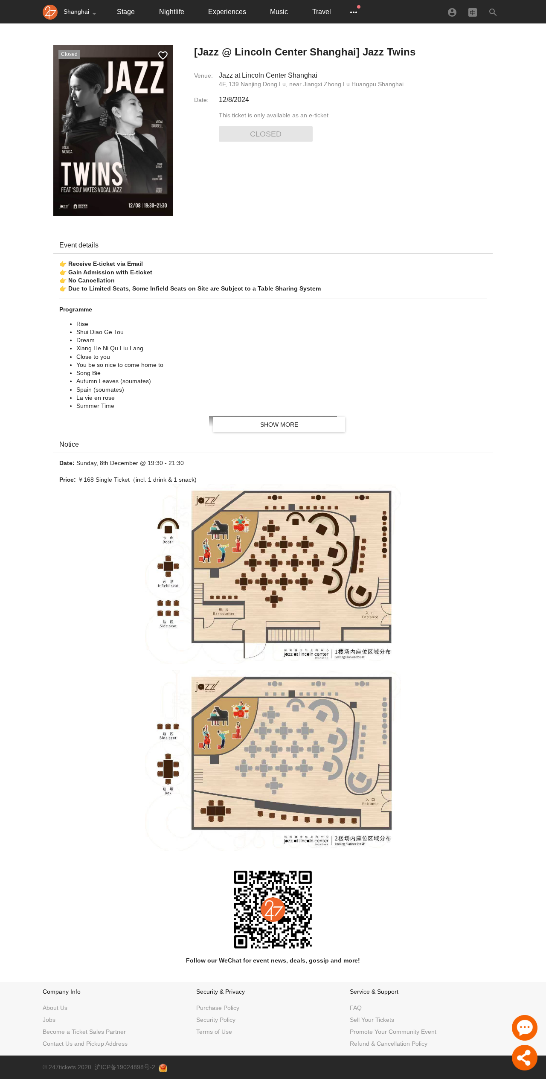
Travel (321, 11)
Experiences (227, 11)
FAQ (356, 1007)
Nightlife (171, 11)
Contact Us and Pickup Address (85, 1043)
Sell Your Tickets (372, 1019)
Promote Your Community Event (393, 1031)
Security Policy (215, 1019)
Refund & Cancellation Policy (388, 1043)
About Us (55, 1007)
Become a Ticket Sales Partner (84, 1031)
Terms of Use (214, 1031)
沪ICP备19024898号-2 (125, 1067)
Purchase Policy (217, 1007)
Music (279, 11)
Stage (126, 11)
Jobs (49, 1019)
